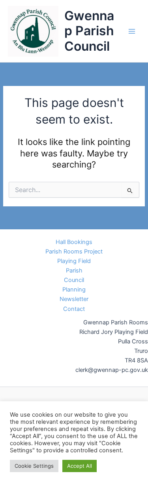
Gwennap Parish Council (89, 31)
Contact (74, 309)
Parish (74, 270)
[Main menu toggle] (132, 31)
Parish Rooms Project (74, 251)
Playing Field (74, 261)
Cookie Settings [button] (34, 466)
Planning (74, 289)
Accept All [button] (79, 466)
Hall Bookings (74, 242)
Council (74, 280)
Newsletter (74, 299)
